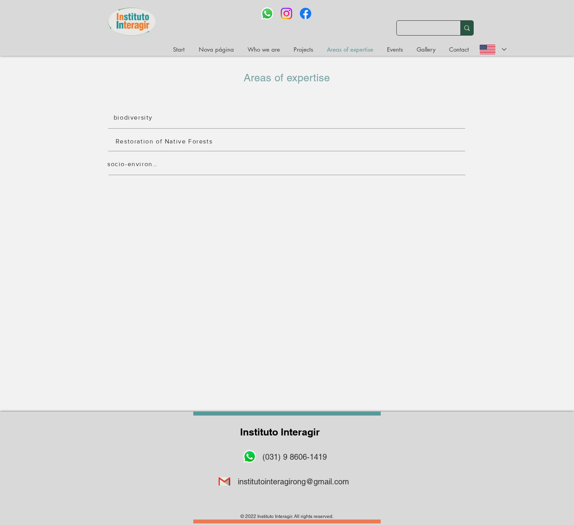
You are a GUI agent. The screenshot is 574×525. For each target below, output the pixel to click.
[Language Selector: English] (493, 49)
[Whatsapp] (267, 13)
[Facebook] (305, 13)
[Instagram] (286, 13)
